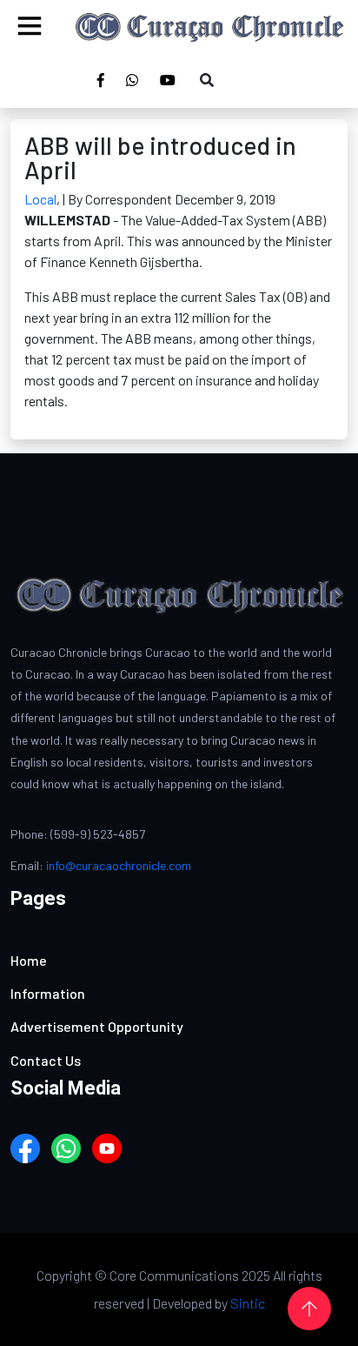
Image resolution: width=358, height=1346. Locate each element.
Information (47, 993)
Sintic (247, 1303)
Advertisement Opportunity (96, 1026)
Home (28, 960)
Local (40, 199)
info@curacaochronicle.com (118, 865)
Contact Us (45, 1060)
